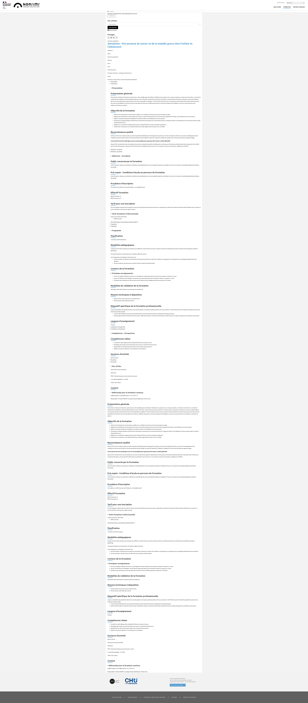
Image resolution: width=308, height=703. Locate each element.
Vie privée (174, 697)
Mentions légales (132, 697)
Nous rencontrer (177, 685)
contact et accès (280, 2)
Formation (112, 11)
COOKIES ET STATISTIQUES (189, 697)
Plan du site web (116, 697)
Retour (112, 15)
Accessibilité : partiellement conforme (154, 697)
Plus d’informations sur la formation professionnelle (124, 222)
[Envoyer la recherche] (303, 3)
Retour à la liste (113, 30)
